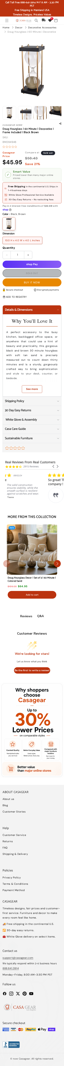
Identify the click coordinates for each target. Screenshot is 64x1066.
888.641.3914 (11, 968)
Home (6, 27)
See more (32, 389)
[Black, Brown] (9, 223)
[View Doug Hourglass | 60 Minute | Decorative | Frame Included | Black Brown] (9, 112)
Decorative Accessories (42, 27)
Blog (5, 805)
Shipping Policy (14, 401)
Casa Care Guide (15, 429)
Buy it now (32, 282)
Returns (8, 841)
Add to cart (32, 594)
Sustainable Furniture (19, 438)
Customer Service (14, 835)
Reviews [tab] (26, 616)
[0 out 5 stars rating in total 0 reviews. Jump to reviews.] (11, 146)
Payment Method (14, 890)
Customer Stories (14, 811)
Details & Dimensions (19, 309)
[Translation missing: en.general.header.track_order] (44, 20)
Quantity (9, 248)
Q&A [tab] (40, 616)
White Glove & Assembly (21, 419)
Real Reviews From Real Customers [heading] (30, 462)
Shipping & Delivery (15, 854)
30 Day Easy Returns (18, 410)
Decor (19, 27)
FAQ (5, 847)
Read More (29, 506)
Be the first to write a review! (32, 670)
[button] (7, 20)
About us (8, 799)
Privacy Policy (12, 877)
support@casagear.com (18, 957)
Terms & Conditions (15, 884)
